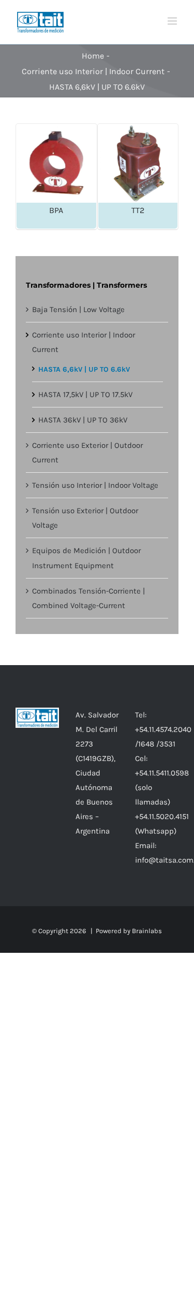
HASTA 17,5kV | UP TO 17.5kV (85, 394)
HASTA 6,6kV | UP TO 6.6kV (84, 369)
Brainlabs (147, 931)
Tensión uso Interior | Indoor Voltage (95, 485)
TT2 (137, 210)
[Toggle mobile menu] (173, 21)
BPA (56, 210)
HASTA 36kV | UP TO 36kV (82, 420)
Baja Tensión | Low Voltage (78, 309)
